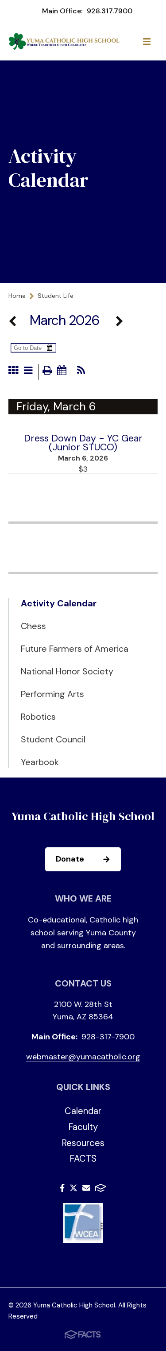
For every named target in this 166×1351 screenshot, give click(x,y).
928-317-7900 (108, 1036)
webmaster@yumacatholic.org (83, 1056)
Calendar (83, 1111)
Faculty (83, 1127)
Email (86, 1189)
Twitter (73, 1189)
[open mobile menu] (146, 41)
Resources (83, 1143)
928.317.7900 (109, 11)
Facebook (62, 1189)
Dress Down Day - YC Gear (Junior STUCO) (83, 442)
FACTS (83, 1158)
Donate (70, 859)
